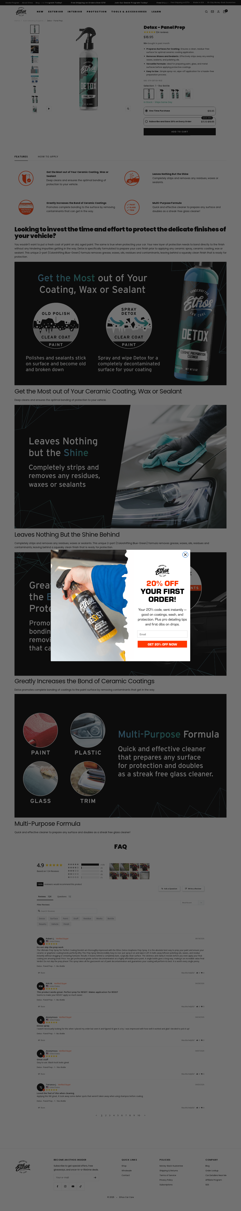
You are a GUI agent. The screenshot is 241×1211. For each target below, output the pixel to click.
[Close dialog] (185, 554)
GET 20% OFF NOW (162, 644)
